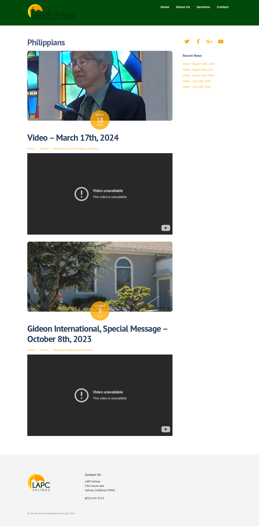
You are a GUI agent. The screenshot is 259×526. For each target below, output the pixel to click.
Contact (223, 7)
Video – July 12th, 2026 (197, 86)
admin (31, 148)
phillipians (93, 148)
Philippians (80, 148)
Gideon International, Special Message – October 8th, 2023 (97, 334)
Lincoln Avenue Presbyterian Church (49, 513)
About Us (183, 7)
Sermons (203, 7)
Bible (55, 148)
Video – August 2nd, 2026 (198, 75)
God (71, 148)
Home (165, 7)
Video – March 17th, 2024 (72, 137)
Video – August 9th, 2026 (198, 69)
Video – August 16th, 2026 (199, 63)
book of (64, 148)
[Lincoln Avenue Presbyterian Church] (51, 18)
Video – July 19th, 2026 (197, 81)
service (82, 350)
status (90, 350)
